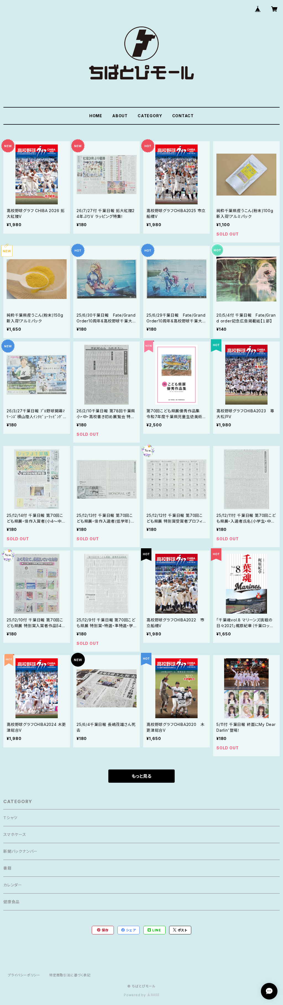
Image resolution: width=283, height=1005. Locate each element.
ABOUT (120, 115)
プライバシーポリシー (24, 975)
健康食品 (11, 901)
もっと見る (141, 776)
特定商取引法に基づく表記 (70, 975)
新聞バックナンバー (20, 851)
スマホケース (14, 834)
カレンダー (12, 885)
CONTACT (183, 115)
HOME (95, 115)
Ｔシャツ (10, 817)
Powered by (135, 995)
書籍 (7, 868)
